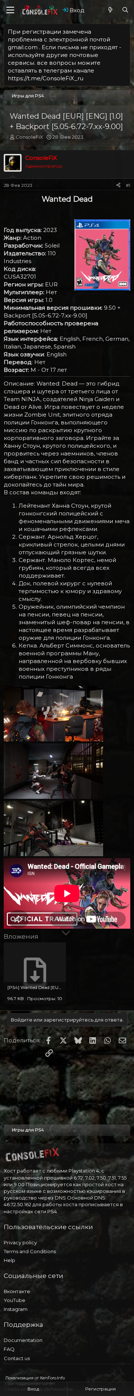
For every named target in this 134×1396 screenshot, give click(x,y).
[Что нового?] (110, 10)
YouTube (14, 1300)
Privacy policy (20, 1242)
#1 (128, 185)
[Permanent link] (7, 209)
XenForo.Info (52, 1377)
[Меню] (10, 10)
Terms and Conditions (30, 1251)
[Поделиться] (118, 185)
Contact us (17, 1358)
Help (9, 1260)
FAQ (9, 1349)
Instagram (16, 1309)
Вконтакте (17, 1291)
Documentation (23, 1340)
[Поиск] (125, 10)
